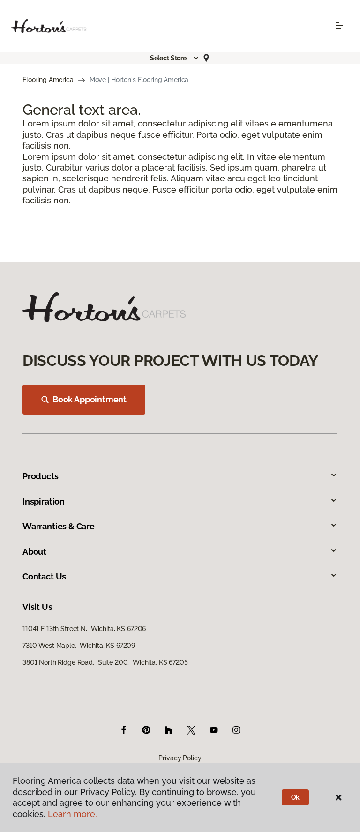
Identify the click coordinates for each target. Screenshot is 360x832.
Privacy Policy (179, 758)
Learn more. (72, 814)
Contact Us (44, 576)
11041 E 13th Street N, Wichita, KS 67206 (84, 628)
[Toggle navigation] (339, 25)
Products (40, 476)
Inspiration (43, 501)
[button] (175, 58)
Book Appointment (89, 399)
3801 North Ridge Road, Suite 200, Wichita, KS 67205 (105, 662)
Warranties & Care (58, 526)
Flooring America (48, 79)
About (34, 552)
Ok (295, 797)
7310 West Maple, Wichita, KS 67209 (78, 645)
